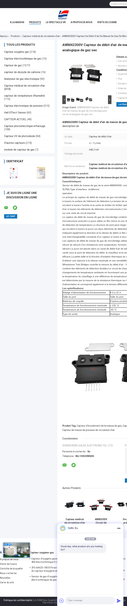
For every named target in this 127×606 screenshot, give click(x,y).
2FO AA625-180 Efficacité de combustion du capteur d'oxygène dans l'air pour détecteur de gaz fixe (53, 569)
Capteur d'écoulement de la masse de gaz (99, 425)
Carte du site (7, 582)
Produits (35, 22)
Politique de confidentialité (18, 600)
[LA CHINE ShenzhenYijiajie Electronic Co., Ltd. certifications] (13, 173)
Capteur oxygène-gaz (16, 51)
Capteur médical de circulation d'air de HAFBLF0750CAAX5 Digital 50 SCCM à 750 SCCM (74, 521)
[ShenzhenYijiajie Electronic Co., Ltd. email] (8, 208)
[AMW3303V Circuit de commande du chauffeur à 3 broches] (101, 504)
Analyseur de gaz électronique (21, 78)
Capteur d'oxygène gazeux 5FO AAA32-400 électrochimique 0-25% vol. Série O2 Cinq (52, 560)
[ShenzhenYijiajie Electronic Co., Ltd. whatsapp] (17, 208)
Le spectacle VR (56, 22)
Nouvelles (5, 577)
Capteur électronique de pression (23, 105)
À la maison (17, 22)
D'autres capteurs (14, 142)
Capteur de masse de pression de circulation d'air (88, 430)
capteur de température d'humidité (24, 95)
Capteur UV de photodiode (19, 136)
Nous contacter (8, 573)
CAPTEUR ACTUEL (15, 119)
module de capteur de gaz (19, 149)
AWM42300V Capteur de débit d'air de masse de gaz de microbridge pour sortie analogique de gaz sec (85, 111)
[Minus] (119, 528)
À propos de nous (81, 22)
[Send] (118, 600)
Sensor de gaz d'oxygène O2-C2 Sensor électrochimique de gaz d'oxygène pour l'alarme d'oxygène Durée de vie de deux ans (52, 578)
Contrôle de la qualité (11, 568)
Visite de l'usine (107, 22)
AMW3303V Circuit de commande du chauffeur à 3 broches (101, 521)
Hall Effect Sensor (15, 112)
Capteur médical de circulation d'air (41, 36)
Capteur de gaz (13, 65)
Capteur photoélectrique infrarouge (24, 126)
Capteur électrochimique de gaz (22, 58)
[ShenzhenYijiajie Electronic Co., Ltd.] (63, 15)
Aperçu (4, 36)
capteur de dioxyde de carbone (22, 72)
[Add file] (61, 600)
